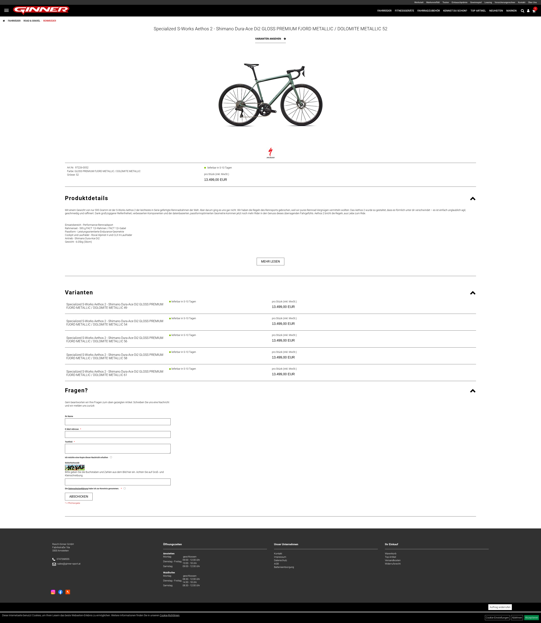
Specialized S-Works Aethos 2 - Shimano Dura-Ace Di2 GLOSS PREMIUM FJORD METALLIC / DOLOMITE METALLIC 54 (114, 322)
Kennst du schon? (455, 10)
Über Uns (532, 2)
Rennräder (49, 20)
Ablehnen (517, 617)
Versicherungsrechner (505, 2)
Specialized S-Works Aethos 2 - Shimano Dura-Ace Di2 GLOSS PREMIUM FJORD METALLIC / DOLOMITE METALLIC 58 (114, 356)
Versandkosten (393, 560)
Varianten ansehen (268, 38)
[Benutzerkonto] (528, 10)
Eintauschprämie (459, 2)
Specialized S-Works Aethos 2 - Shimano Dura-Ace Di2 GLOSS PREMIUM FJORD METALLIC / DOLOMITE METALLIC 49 (114, 306)
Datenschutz (280, 560)
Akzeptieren (531, 617)
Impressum (280, 557)
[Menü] (6, 11)
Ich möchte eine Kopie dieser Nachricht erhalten (86, 457)
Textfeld (68, 442)
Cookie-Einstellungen (497, 617)
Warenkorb (390, 553)
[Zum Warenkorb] (533, 11)
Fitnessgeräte (404, 10)
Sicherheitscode (72, 463)
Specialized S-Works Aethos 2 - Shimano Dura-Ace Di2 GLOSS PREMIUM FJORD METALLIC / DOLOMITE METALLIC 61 (114, 373)
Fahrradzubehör (428, 10)
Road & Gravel (32, 20)
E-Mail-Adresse (72, 429)
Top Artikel (478, 10)
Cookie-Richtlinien (169, 615)
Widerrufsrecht (393, 563)
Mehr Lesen (270, 261)
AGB (276, 563)
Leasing (488, 2)
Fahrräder (384, 10)
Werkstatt (419, 2)
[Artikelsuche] (522, 11)
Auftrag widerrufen (500, 607)
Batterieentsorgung (284, 567)
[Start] (4, 20)
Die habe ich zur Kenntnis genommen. (92, 488)
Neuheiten (496, 10)
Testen (446, 2)
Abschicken (78, 496)
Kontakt (521, 2)
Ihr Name (69, 416)
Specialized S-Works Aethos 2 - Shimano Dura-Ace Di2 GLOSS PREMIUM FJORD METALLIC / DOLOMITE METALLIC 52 (270, 28)
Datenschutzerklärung (78, 488)
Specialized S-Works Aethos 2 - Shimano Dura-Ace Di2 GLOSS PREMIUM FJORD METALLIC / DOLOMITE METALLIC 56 (114, 339)
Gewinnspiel (476, 2)
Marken (511, 10)
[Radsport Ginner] (41, 10)
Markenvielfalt (433, 2)
